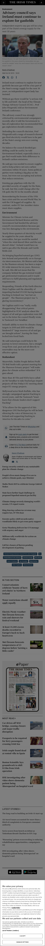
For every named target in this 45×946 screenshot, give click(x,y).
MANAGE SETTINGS (22, 942)
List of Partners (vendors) (10, 930)
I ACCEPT (22, 936)
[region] (22, 913)
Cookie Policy (16, 908)
